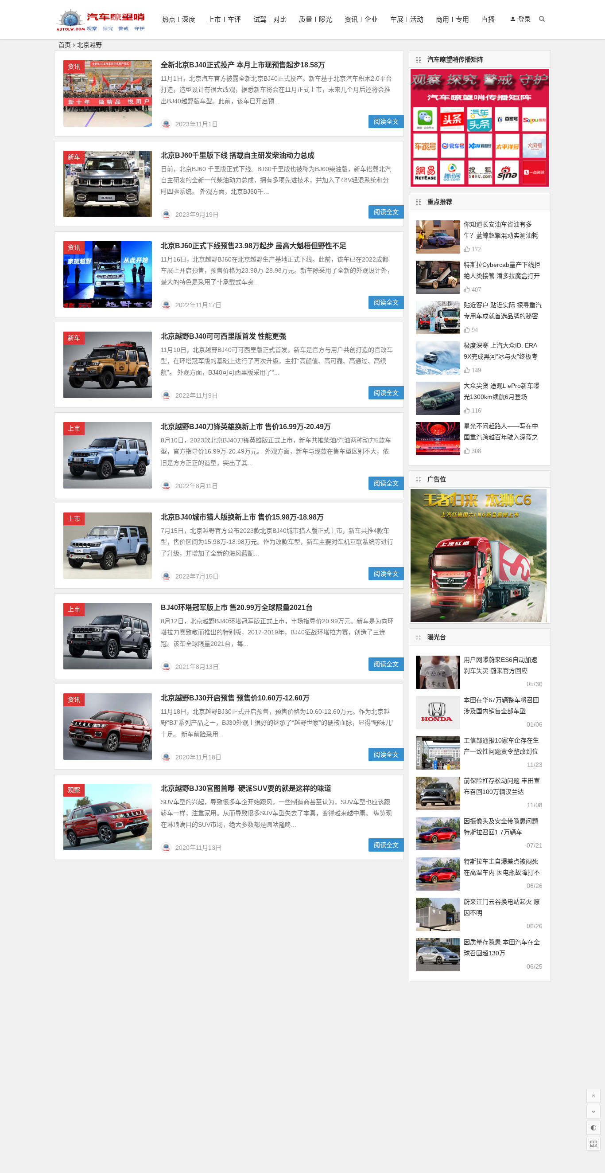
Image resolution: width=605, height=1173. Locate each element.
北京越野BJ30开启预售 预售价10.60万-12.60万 (235, 698)
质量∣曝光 (315, 19)
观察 (74, 790)
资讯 (74, 66)
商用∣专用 (452, 19)
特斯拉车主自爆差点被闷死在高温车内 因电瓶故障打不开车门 (502, 872)
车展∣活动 (406, 19)
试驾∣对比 (270, 19)
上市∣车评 (224, 19)
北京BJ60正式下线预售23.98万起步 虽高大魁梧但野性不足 (253, 246)
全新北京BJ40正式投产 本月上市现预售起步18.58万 (243, 65)
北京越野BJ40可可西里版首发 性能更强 (223, 336)
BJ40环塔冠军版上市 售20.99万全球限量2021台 (237, 607)
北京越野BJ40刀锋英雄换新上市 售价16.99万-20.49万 (246, 426)
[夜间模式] (593, 1128)
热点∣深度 (178, 19)
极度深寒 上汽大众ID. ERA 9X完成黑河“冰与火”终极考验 (501, 356)
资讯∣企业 (361, 19)
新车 (74, 156)
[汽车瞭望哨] (100, 27)
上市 (74, 428)
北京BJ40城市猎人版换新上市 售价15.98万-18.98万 (242, 517)
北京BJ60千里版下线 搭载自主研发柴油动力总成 (237, 155)
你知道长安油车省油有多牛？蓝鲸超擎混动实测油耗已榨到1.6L (501, 235)
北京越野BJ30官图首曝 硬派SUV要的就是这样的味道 (246, 788)
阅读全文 (386, 121)
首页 (64, 44)
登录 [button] (524, 19)
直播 (488, 19)
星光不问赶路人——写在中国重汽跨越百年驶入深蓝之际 (501, 437)
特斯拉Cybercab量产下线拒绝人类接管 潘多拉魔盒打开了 (502, 275)
